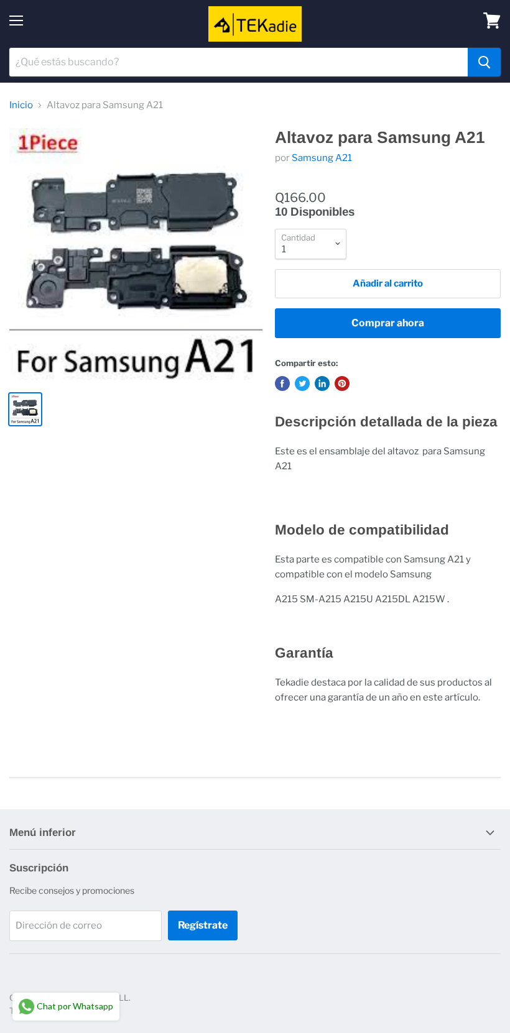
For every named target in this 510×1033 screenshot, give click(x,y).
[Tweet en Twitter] (302, 383)
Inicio (21, 105)
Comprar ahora (387, 323)
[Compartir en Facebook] (282, 383)
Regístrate (203, 925)
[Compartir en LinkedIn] (322, 383)
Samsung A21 (322, 157)
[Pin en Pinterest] (342, 383)
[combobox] (238, 62)
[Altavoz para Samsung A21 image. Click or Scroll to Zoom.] (135, 254)
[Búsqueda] (484, 62)
